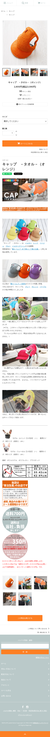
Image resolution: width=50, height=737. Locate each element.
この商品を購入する (25, 618)
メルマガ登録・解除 (9, 711)
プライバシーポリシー (25, 715)
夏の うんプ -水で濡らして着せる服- (25, 249)
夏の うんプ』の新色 (18, 284)
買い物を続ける (42, 632)
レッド (35, 243)
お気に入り (26, 95)
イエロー (28, 243)
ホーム (3, 11)
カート (43, 3)
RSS (19, 711)
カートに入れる (26, 143)
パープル (43, 287)
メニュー (9, 3)
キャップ (11, 11)
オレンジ (35, 287)
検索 (26, 3)
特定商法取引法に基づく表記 (38, 711)
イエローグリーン (18, 246)
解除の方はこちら (42, 657)
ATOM (25, 711)
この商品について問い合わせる (37, 628)
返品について (43, 149)
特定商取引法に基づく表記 (39, 152)
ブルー (8, 246)
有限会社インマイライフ (40, 723)
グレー (27, 287)
